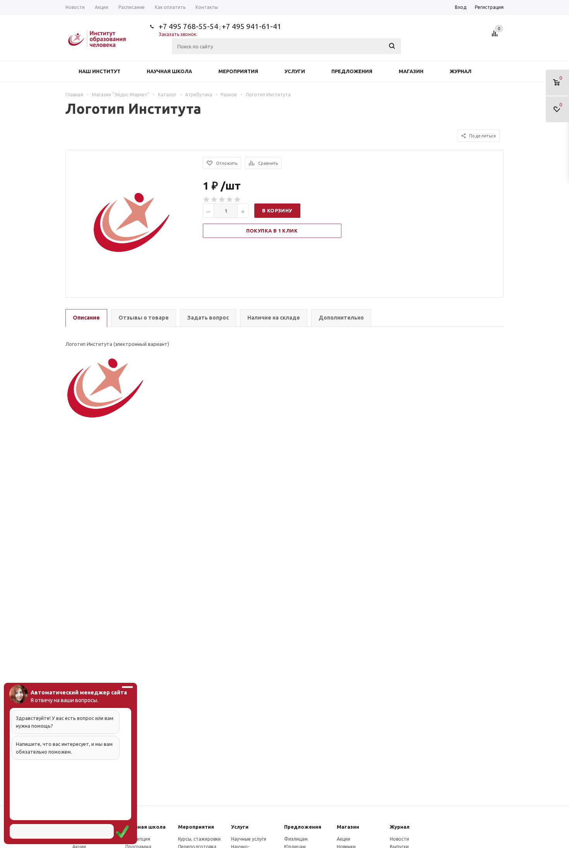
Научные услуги (248, 838)
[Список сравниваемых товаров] (496, 36)
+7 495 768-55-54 (188, 26)
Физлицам (296, 838)
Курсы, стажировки (199, 838)
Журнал (460, 71)
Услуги (294, 71)
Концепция (137, 838)
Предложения (351, 71)
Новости (399, 838)
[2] (214, 199)
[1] (207, 199)
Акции (343, 838)
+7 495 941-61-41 (251, 26)
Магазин (411, 71)
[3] (222, 199)
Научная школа (169, 71)
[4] (230, 199)
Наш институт (99, 71)
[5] (238, 199)
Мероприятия (238, 71)
